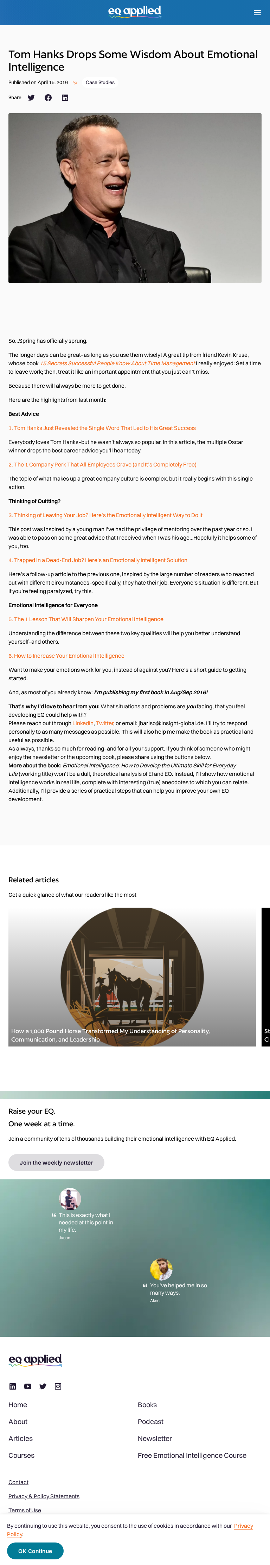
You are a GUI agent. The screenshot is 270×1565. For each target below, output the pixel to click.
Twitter (104, 723)
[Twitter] (31, 98)
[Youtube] (28, 1386)
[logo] (135, 13)
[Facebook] (48, 98)
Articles (20, 1438)
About (17, 1421)
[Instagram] (58, 1386)
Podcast (150, 1421)
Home (17, 1404)
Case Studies (100, 82)
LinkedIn (83, 723)
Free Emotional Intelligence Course (192, 1455)
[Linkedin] (12, 1386)
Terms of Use (24, 1510)
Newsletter (155, 1438)
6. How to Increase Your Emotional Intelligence (66, 655)
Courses (21, 1455)
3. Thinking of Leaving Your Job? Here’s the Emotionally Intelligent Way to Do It (105, 515)
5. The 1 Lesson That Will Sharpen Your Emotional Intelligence (85, 619)
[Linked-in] (65, 98)
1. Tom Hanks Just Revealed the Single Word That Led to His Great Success (102, 427)
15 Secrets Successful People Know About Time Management (117, 363)
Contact (18, 1482)
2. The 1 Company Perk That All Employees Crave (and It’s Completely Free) (102, 464)
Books (147, 1404)
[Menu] (257, 12)
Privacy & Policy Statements (43, 1496)
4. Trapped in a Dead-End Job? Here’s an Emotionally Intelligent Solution (97, 559)
